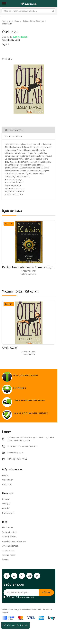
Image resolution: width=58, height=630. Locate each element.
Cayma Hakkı (8, 550)
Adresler (6, 508)
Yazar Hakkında (13, 136)
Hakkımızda (7, 484)
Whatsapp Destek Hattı (17, 625)
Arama (5, 475)
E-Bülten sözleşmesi (16, 597)
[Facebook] (7, 576)
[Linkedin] (37, 576)
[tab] (28, 130)
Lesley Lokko (14, 39)
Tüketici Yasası (8, 555)
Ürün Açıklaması (14, 130)
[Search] (53, 10)
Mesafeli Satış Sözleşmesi (14, 541)
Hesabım (6, 499)
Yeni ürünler (7, 479)
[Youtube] (29, 576)
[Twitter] (14, 576)
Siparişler (6, 503)
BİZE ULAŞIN (8, 512)
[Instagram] (22, 576)
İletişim (5, 559)
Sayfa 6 (5, 44)
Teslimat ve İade (9, 532)
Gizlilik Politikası (9, 536)
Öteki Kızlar (9, 347)
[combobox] (28, 10)
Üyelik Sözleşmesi (10, 545)
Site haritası (7, 527)
